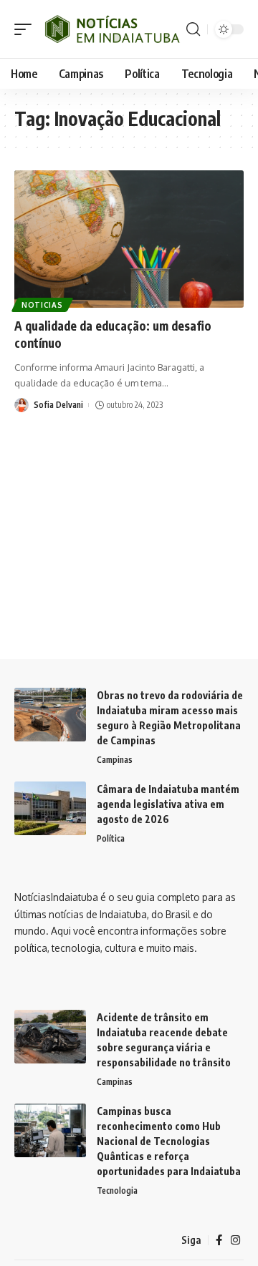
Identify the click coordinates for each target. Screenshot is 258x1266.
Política (111, 838)
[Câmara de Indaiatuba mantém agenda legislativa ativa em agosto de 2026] (50, 808)
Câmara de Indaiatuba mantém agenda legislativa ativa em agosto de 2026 (168, 804)
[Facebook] (219, 1240)
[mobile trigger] (26, 29)
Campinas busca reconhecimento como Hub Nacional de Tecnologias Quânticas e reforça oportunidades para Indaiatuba (169, 1141)
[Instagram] (235, 1240)
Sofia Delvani (58, 404)
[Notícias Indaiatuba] (111, 29)
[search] (193, 29)
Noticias (42, 305)
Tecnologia (117, 1190)
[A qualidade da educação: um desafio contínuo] (129, 239)
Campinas (115, 759)
